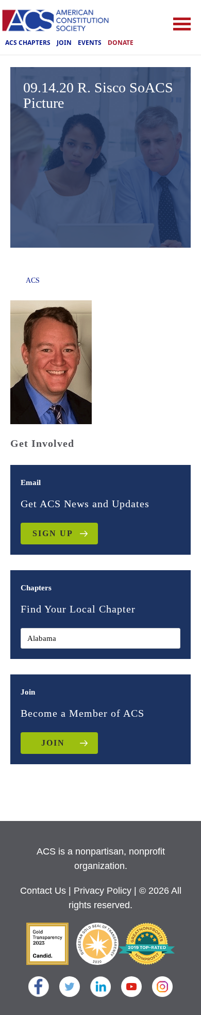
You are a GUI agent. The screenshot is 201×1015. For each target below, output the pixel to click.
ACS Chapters (28, 42)
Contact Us (43, 890)
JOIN (53, 742)
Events (90, 42)
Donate (120, 42)
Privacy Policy (102, 890)
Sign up (52, 533)
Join (64, 42)
